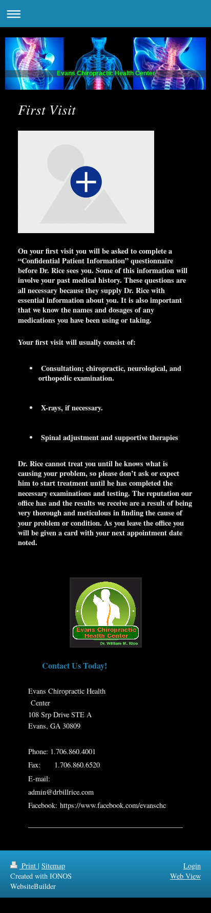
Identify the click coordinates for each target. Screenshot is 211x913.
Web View (185, 876)
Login (192, 865)
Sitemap (53, 865)
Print (28, 865)
